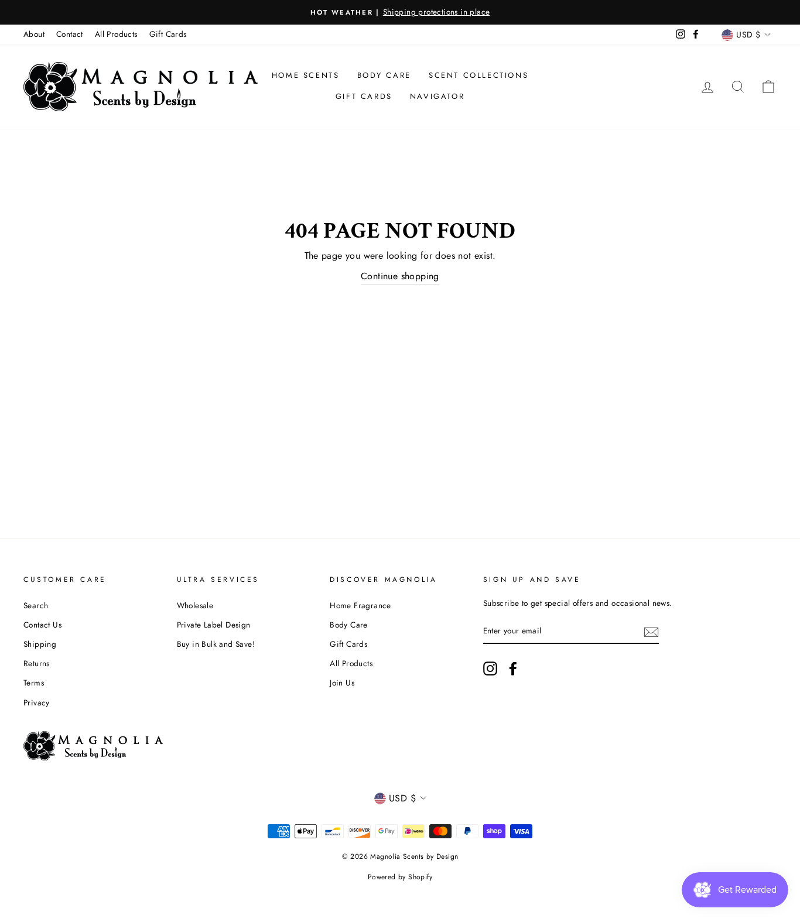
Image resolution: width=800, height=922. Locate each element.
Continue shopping (400, 276)
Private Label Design (214, 624)
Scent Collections (478, 75)
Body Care (384, 75)
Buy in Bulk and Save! (216, 644)
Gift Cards (168, 34)
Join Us (342, 682)
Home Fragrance (360, 605)
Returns (36, 663)
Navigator (437, 96)
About (34, 34)
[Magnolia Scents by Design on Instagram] (490, 668)
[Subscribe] (651, 631)
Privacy (36, 702)
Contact (69, 34)
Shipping (39, 644)
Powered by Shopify (400, 877)
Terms (33, 682)
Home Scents (306, 75)
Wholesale (195, 605)
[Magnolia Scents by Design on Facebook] (513, 668)
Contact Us (42, 624)
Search (35, 605)
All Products (116, 34)
